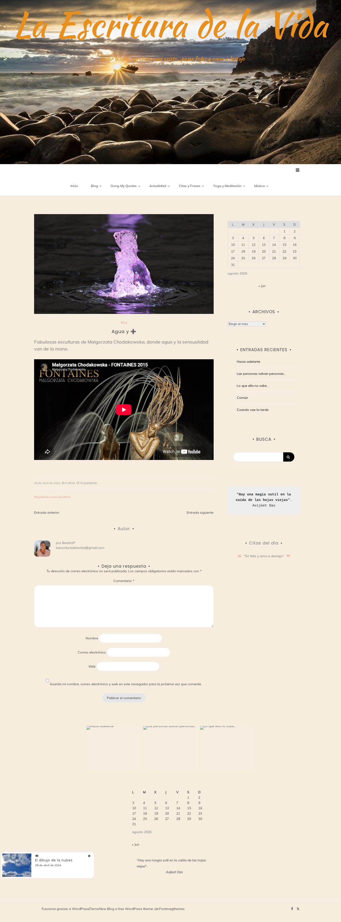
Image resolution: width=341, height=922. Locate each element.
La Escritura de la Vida (170, 24)
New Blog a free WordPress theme (126, 909)
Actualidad (157, 186)
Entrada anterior (46, 512)
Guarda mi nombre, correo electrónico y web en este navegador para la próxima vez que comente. (126, 684)
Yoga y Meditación (227, 186)
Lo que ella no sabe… (253, 386)
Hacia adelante (248, 361)
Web (92, 666)
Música (259, 186)
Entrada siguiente (200, 512)
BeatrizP (68, 543)
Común (242, 398)
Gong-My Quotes (124, 186)
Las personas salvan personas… (261, 374)
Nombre (92, 638)
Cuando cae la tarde (253, 410)
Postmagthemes (172, 909)
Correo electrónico (92, 652)
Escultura (64, 497)
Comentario (123, 581)
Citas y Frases (189, 186)
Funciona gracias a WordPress (65, 909)
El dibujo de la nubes (54, 860)
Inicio (74, 186)
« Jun (262, 286)
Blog (94, 186)
